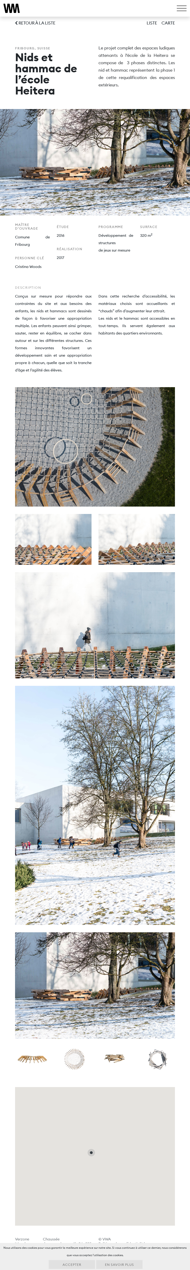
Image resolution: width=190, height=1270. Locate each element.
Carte (168, 23)
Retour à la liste (36, 23)
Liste (152, 23)
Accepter (72, 1265)
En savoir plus (119, 1265)
